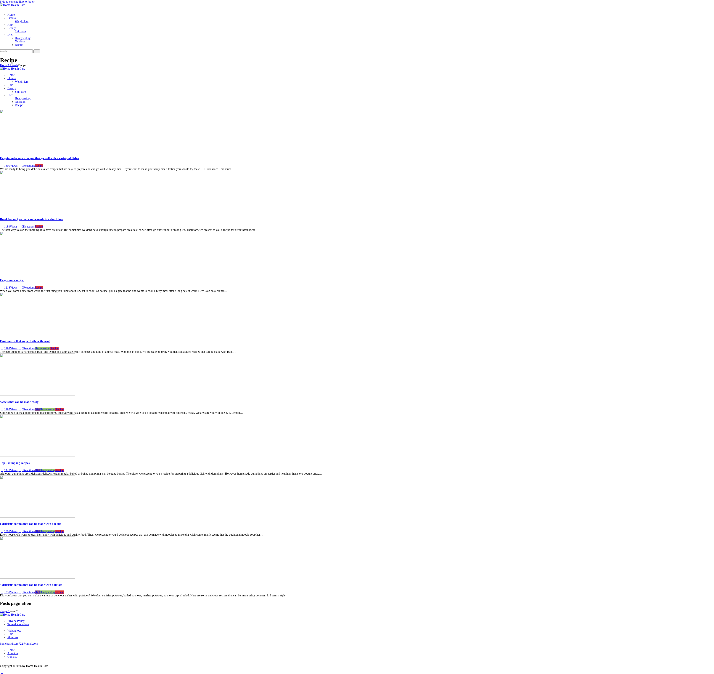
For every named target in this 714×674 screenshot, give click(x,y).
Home (3, 65)
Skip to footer (26, 1)
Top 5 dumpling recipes (15, 463)
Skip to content (9, 1)
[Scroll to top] (2, 672)
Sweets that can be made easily (19, 402)
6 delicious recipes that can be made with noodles (30, 523)
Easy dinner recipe (12, 280)
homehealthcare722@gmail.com (19, 643)
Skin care (12, 637)
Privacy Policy (16, 620)
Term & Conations (18, 624)
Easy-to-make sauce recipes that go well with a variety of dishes (39, 158)
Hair (10, 633)
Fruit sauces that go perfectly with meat (25, 341)
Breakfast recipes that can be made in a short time (31, 219)
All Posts (12, 65)
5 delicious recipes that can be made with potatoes (31, 584)
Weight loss (14, 630)
